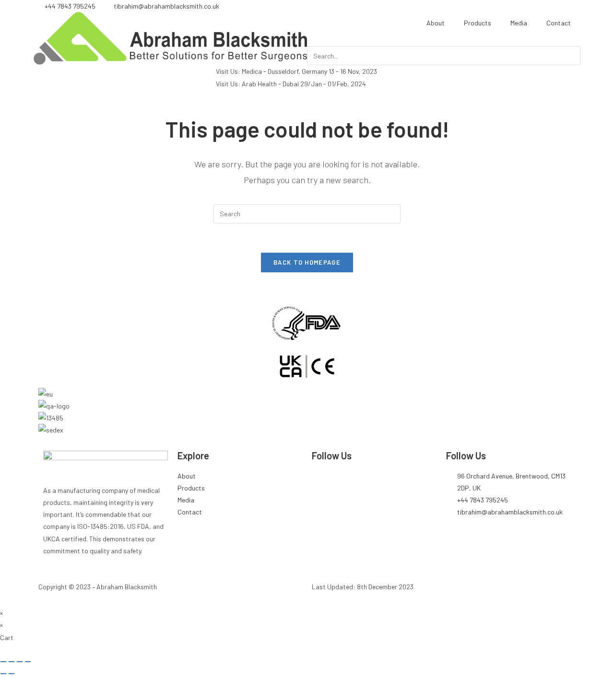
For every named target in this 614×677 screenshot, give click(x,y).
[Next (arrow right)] (11, 674)
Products (477, 23)
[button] (443, 40)
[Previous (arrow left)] (3, 674)
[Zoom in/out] (3, 662)
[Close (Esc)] (27, 662)
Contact (558, 23)
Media (518, 23)
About (435, 23)
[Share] (19, 662)
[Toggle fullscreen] (11, 662)
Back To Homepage (307, 262)
